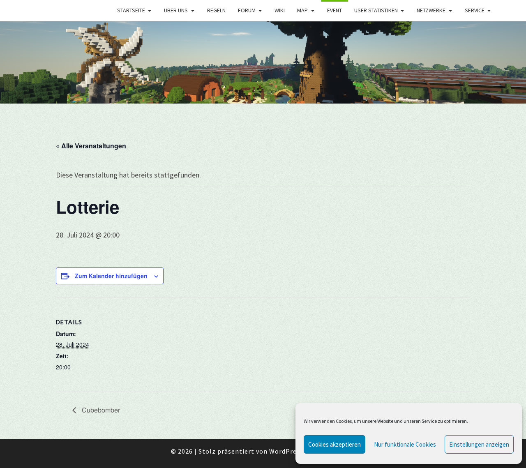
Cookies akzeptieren (334, 444)
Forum (247, 10)
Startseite (131, 10)
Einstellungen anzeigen (479, 444)
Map (302, 10)
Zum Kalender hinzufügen (111, 276)
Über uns (176, 10)
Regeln (216, 10)
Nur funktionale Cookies (405, 444)
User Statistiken (376, 10)
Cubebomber (100, 410)
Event (334, 10)
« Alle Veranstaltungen (91, 145)
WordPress (286, 451)
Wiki (280, 10)
